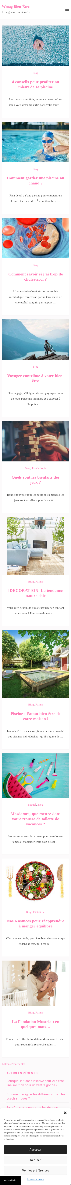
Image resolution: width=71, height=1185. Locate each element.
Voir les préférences (35, 1170)
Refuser (35, 1160)
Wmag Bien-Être (16, 6)
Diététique (39, 912)
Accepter (35, 1149)
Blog (35, 72)
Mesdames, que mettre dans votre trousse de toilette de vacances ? (36, 818)
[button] (65, 1113)
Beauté (32, 804)
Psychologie (39, 468)
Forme (39, 581)
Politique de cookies (35, 1179)
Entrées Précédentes (13, 1063)
